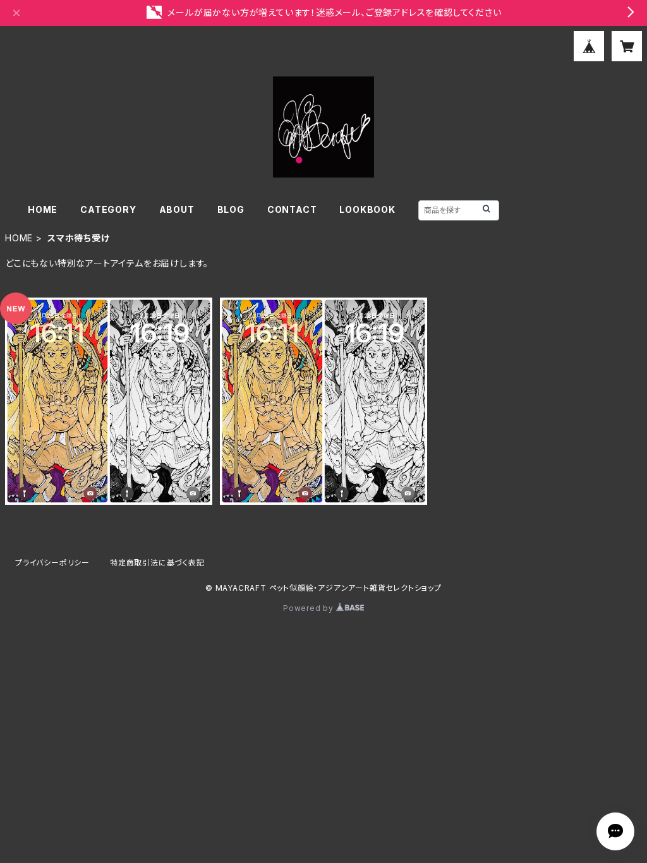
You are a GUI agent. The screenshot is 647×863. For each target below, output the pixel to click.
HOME (42, 209)
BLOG (231, 209)
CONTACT (292, 209)
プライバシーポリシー (52, 562)
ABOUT (177, 209)
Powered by (309, 608)
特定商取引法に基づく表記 (157, 562)
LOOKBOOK (367, 209)
